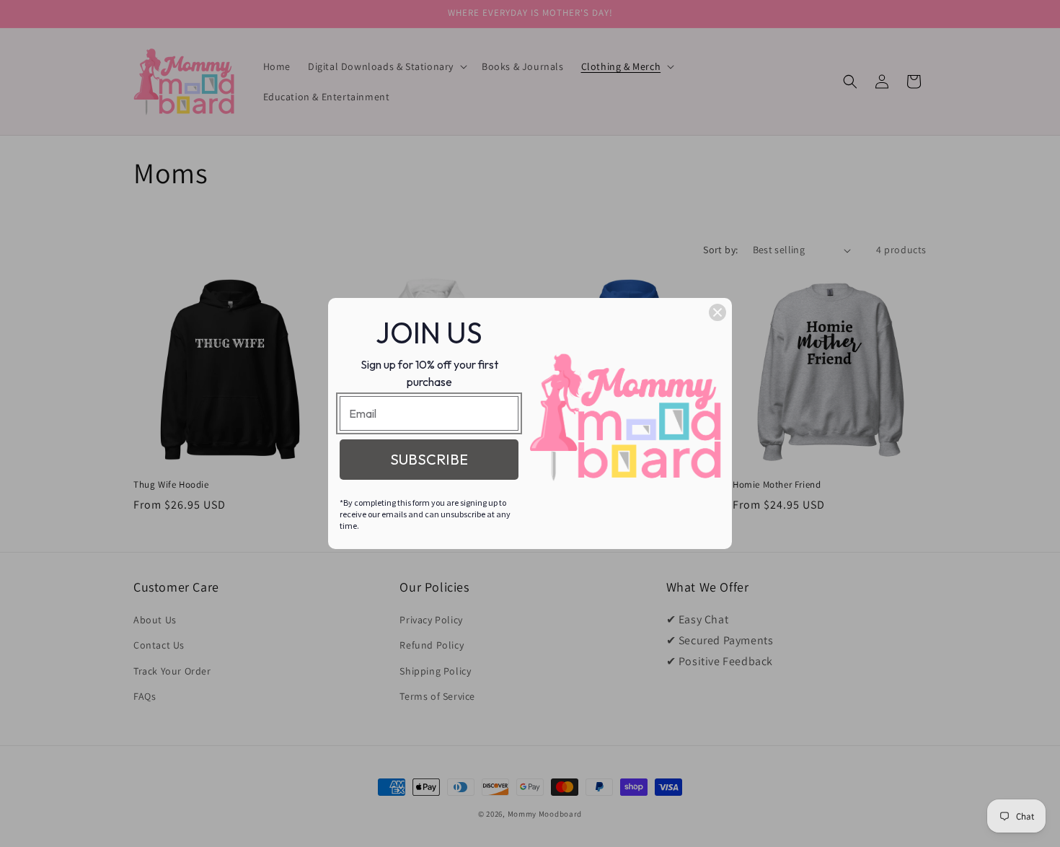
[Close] (717, 312)
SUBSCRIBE (429, 459)
